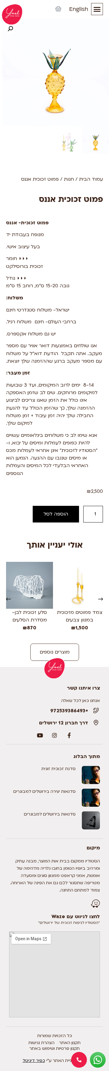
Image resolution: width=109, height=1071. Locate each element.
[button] (97, 9)
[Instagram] (54, 735)
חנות (69, 179)
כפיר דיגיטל (34, 1060)
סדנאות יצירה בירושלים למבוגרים (44, 791)
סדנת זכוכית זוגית (58, 769)
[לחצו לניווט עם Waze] (95, 903)
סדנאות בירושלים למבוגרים (50, 814)
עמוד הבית (91, 179)
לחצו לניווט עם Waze (75, 916)
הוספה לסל (56, 514)
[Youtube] (40, 735)
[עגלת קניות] (58, 9)
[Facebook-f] (69, 735)
